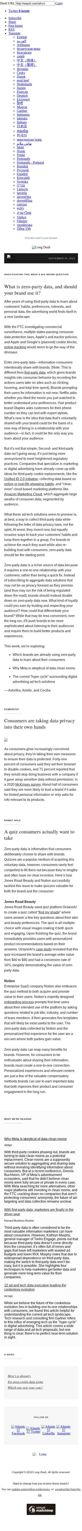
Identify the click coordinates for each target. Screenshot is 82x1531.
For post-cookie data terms (25, 1382)
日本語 (22, 126)
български (24, 52)
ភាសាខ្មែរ (22, 131)
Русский (23, 170)
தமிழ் (20, 208)
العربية (21, 41)
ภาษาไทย (24, 213)
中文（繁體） (27, 65)
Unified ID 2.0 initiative (21, 479)
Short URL (7, 3)
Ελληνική (23, 99)
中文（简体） (27, 60)
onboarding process (19, 1002)
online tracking (15, 347)
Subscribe (14, 18)
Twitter (18, 11)
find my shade (49, 912)
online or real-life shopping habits (29, 484)
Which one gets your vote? (25, 1387)
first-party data (34, 372)
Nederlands (24, 84)
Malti (20, 147)
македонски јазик (29, 139)
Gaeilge (22, 111)
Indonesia (23, 114)
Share (12, 22)
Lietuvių (22, 189)
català (20, 56)
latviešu (22, 193)
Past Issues (15, 25)
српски (22, 204)
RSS (11, 29)
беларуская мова (28, 48)
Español (22, 174)
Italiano (22, 122)
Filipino (22, 221)
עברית (21, 185)
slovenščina (24, 200)
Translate (14, 33)
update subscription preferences (31, 1489)
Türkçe (21, 217)
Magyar (22, 107)
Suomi (21, 88)
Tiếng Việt (24, 228)
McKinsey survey (28, 784)
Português (23, 159)
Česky (21, 73)
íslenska (22, 118)
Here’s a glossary (19, 1376)
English (22, 37)
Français (22, 92)
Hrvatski (22, 69)
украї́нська (24, 225)
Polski (21, 155)
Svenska (22, 181)
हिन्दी (20, 103)
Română (22, 166)
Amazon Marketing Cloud (23, 494)
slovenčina (24, 197)
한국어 (22, 135)
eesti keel (23, 80)
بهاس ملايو (24, 143)
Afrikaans (23, 45)
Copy (59, 3)
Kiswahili (23, 178)
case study (44, 949)
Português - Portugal (30, 162)
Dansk (21, 76)
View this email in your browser (41, 238)
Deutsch (22, 95)
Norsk (21, 151)
